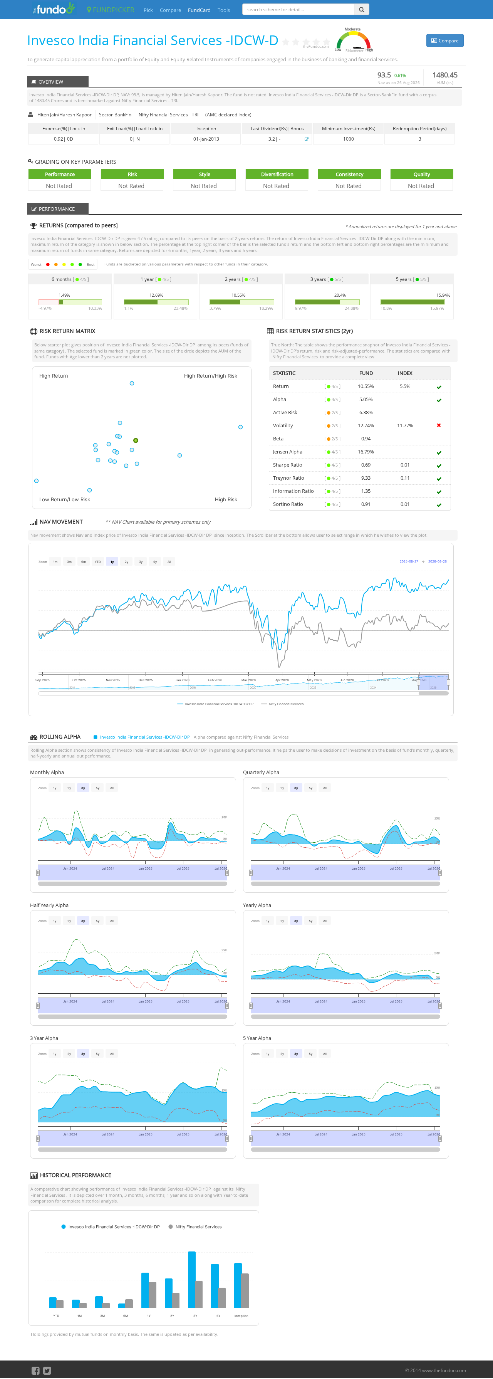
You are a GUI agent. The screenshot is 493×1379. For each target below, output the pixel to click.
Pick (148, 10)
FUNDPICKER (112, 9)
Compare (170, 10)
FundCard (199, 10)
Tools (224, 10)
